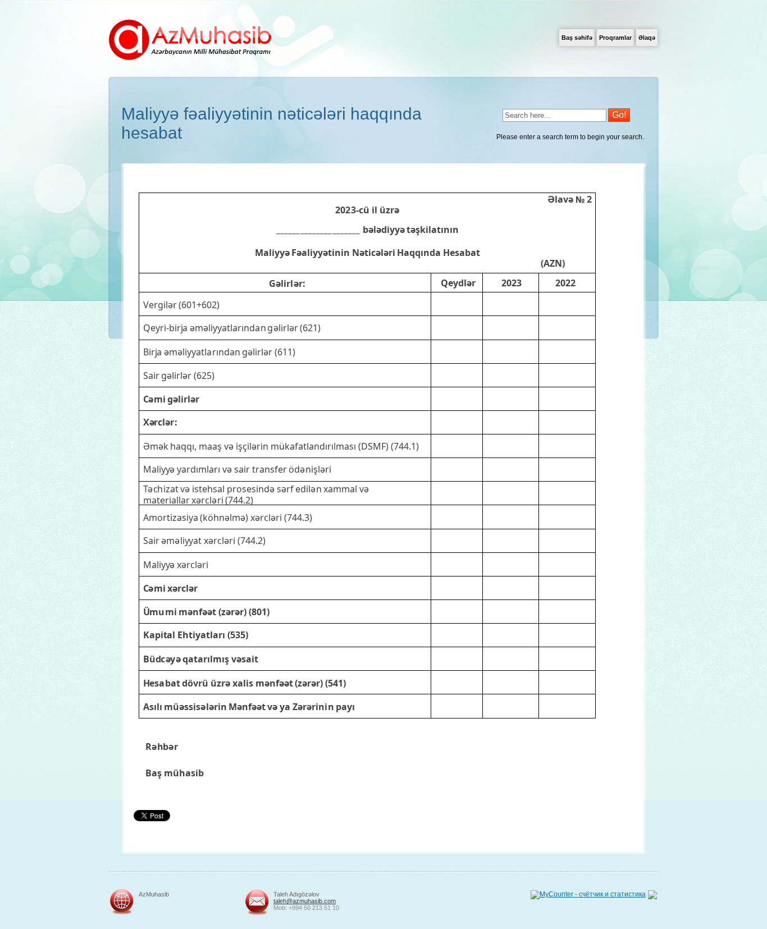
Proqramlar (615, 37)
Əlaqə (646, 37)
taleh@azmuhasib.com (304, 901)
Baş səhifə (576, 37)
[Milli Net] (652, 897)
